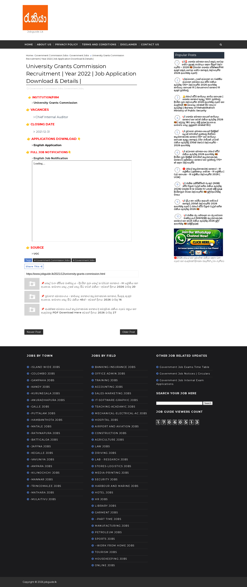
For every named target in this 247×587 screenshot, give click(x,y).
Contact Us (150, 44)
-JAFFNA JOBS (40, 446)
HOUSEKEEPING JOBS (111, 558)
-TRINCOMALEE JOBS (45, 486)
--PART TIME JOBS (108, 519)
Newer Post (34, 332)
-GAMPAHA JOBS (42, 380)
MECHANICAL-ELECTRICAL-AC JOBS (121, 413)
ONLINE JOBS (105, 565)
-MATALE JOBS (41, 426)
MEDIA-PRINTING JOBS (112, 472)
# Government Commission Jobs (52, 260)
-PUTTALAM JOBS (42, 413)
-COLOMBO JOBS (42, 373)
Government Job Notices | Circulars (185, 373)
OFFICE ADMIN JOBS (110, 373)
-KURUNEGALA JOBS (45, 393)
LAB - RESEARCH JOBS (111, 459)
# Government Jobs (83, 260)
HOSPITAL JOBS (106, 419)
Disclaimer (128, 44)
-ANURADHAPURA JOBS (47, 400)
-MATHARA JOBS (42, 492)
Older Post (128, 332)
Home (29, 44)
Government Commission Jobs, (46, 88)
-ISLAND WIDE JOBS (45, 367)
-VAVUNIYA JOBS (42, 459)
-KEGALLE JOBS (41, 452)
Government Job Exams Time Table (185, 367)
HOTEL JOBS (104, 492)
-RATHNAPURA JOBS (45, 433)
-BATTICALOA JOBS (44, 439)
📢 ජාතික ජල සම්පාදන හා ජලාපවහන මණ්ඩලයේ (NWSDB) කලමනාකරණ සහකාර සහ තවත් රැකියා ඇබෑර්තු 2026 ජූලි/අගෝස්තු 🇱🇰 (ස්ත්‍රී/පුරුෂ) (198, 219)
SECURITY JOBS (106, 479)
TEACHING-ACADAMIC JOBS (115, 406)
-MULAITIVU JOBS (43, 499)
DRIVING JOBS (105, 452)
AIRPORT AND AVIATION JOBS (117, 426)
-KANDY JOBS (40, 386)
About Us (44, 44)
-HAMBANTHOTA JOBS (46, 419)
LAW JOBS (102, 446)
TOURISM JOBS (106, 552)
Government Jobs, (74, 88)
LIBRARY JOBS (105, 505)
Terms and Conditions (99, 44)
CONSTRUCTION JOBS (111, 433)
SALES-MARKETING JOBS (113, 393)
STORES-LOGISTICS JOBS (113, 466)
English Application (48, 145)
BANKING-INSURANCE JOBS (115, 367)
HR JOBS (101, 499)
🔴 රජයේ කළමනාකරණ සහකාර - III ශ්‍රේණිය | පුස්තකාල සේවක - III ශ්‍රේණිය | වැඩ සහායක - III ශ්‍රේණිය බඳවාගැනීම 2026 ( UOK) (199, 173)
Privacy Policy (66, 44)
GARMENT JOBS (106, 512)
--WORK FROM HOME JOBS (115, 545)
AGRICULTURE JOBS (109, 439)
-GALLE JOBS (39, 406)
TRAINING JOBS (106, 380)
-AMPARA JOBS (41, 466)
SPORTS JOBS (105, 538)
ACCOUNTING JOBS (109, 386)
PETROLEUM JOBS (108, 532)
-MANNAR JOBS (41, 479)
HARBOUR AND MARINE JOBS (117, 486)
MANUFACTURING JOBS (112, 525)
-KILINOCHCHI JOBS (45, 472)
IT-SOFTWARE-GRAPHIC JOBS (116, 400)
